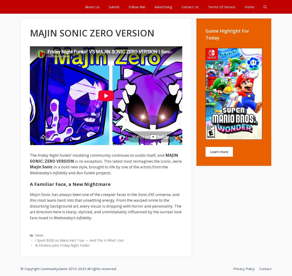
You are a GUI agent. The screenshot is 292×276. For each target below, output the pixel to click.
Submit (114, 7)
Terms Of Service (221, 7)
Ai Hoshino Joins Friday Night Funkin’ (62, 245)
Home (249, 7)
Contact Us (190, 7)
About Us (92, 7)
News (39, 235)
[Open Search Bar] (265, 7)
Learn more (219, 151)
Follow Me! (137, 7)
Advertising (163, 7)
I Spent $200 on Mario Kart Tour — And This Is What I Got (79, 240)
